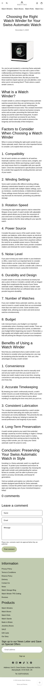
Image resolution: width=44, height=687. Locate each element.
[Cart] (41, 3)
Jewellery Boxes (8, 626)
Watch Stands (7, 619)
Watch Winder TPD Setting (11, 594)
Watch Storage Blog (9, 590)
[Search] (7, 3)
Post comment (9, 549)
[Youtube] (20, 662)
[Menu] (2, 3)
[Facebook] (13, 662)
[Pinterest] (31, 662)
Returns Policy (7, 576)
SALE (4, 629)
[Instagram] (16, 662)
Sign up (22, 656)
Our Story (5, 636)
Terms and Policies (22, 684)
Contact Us (6, 583)
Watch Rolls (29, 9)
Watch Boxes (19, 9)
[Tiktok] (24, 662)
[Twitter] (27, 662)
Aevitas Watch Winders (24, 680)
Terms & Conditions (9, 572)
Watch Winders (7, 9)
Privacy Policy (7, 569)
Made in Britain (7, 622)
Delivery (5, 579)
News (4, 586)
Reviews (5, 597)
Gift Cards (5, 633)
